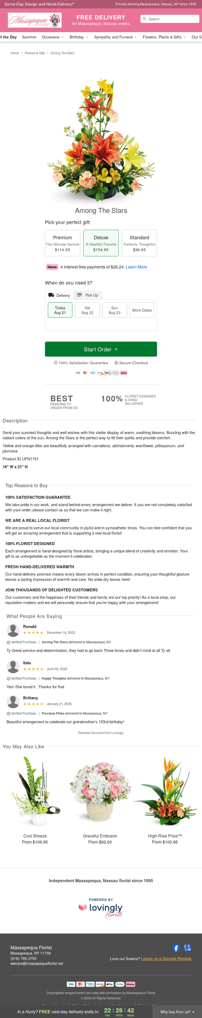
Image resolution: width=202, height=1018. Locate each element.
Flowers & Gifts (35, 53)
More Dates (142, 310)
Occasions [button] (51, 36)
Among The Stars (55, 642)
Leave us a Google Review (166, 958)
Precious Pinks (53, 713)
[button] (188, 995)
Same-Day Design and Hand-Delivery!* (39, 4)
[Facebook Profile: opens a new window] (176, 947)
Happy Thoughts (54, 678)
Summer (29, 36)
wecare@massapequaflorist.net (37, 963)
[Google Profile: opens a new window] (187, 947)
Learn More (136, 267)
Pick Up (91, 295)
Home (15, 53)
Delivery (63, 295)
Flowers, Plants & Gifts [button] (162, 36)
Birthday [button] (77, 36)
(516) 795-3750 (24, 958)
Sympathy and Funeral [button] (114, 36)
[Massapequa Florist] (35, 20)
